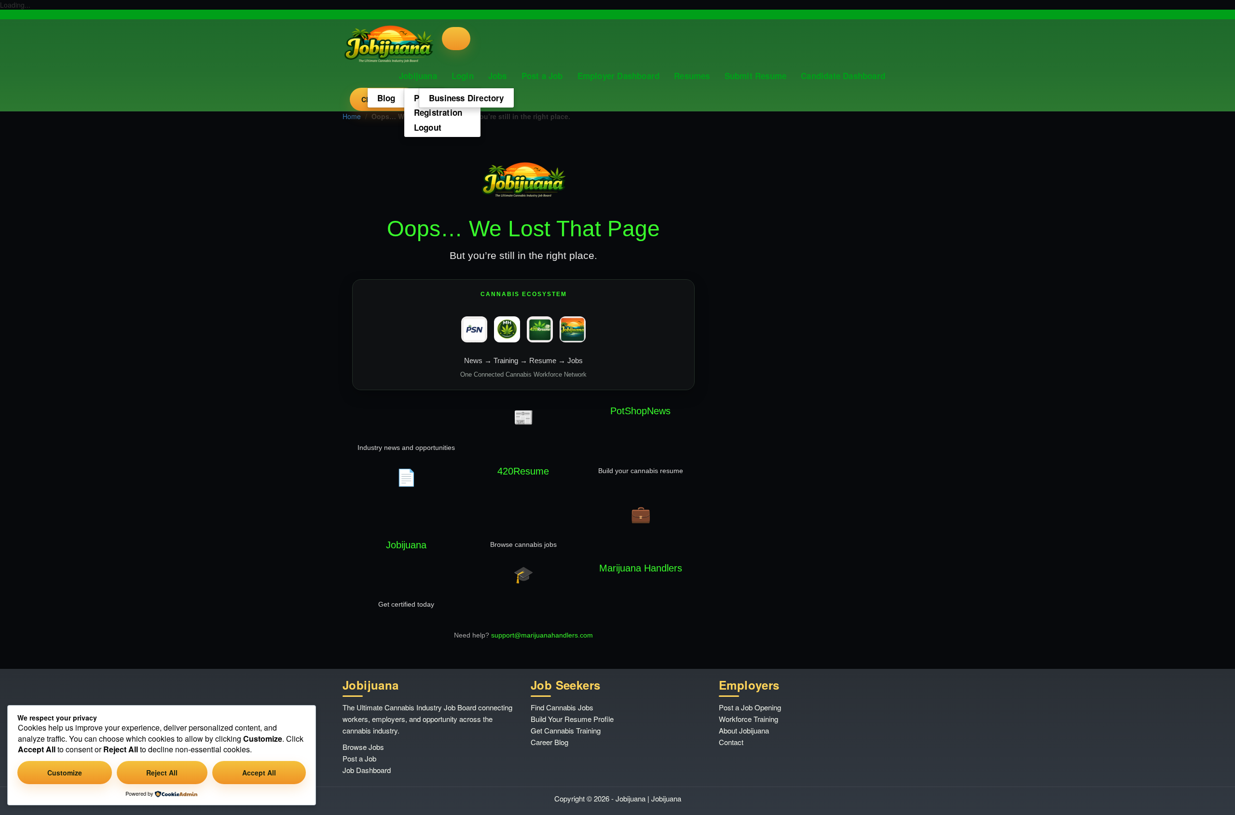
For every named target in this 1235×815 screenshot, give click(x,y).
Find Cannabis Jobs (562, 707)
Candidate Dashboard (843, 76)
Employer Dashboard (618, 76)
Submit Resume (756, 76)
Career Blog (549, 742)
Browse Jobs (363, 747)
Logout (427, 127)
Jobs (497, 76)
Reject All (162, 772)
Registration (438, 112)
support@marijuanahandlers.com (542, 635)
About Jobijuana (744, 730)
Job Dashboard (367, 770)
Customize (64, 772)
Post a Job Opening (750, 707)
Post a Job (542, 76)
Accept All (259, 772)
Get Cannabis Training (566, 730)
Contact (731, 742)
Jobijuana (418, 76)
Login (463, 76)
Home (352, 116)
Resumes (692, 76)
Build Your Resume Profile (572, 719)
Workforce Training (748, 719)
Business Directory (466, 98)
